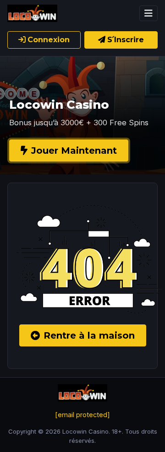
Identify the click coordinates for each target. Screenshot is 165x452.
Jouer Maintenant (74, 150)
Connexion (49, 39)
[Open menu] (148, 13)
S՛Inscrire (125, 39)
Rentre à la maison (89, 335)
